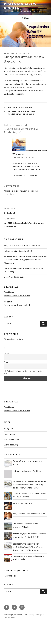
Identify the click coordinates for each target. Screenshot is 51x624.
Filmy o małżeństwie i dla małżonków (29, 513)
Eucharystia (28, 111)
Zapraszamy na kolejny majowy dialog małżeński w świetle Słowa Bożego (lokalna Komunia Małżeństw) (25, 259)
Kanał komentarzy (12, 439)
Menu (27, 18)
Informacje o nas (11, 576)
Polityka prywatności (13, 614)
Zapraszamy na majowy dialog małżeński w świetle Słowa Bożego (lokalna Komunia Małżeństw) (28, 547)
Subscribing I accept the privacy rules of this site (24, 372)
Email (6, 362)
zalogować (18, 191)
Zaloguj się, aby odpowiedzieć (25, 175)
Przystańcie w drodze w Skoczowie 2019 (22, 245)
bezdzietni (14, 111)
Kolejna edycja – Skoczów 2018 (18, 251)
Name (6, 353)
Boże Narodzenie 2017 (14, 277)
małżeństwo (15, 114)
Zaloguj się (8, 428)
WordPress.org (11, 445)
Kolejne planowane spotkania (17, 295)
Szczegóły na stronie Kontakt (17, 305)
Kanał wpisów (10, 434)
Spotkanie (29, 114)
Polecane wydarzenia (20, 108)
